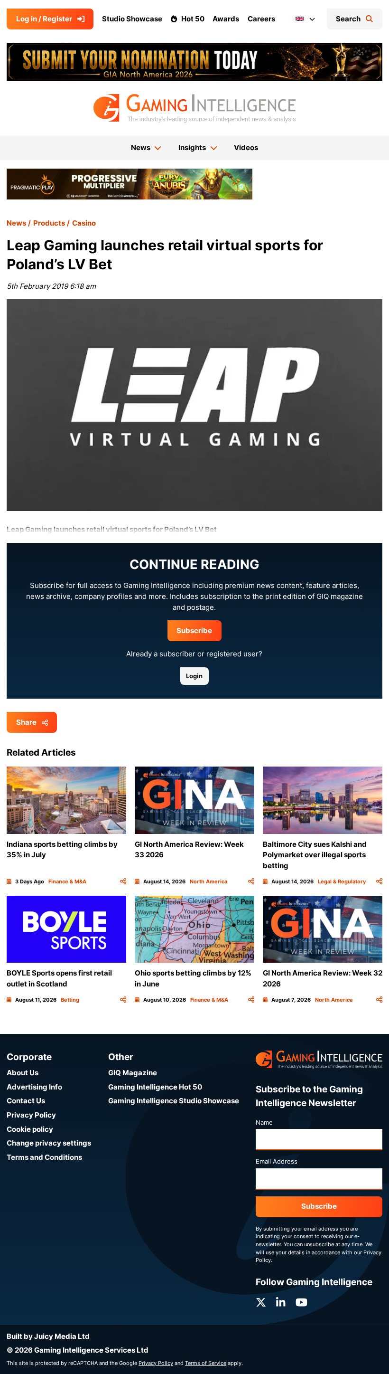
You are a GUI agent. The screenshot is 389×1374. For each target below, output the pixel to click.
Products (49, 222)
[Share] (123, 881)
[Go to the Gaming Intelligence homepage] (194, 108)
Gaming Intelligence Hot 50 (155, 1086)
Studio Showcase (132, 18)
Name (264, 1122)
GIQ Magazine (132, 1072)
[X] (261, 1302)
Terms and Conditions (44, 1157)
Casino (84, 222)
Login (194, 676)
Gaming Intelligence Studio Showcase (173, 1100)
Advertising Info (34, 1086)
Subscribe (194, 630)
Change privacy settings (49, 1142)
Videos (246, 147)
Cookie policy (30, 1129)
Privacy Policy (31, 1114)
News (16, 222)
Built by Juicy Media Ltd (48, 1336)
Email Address (276, 1161)
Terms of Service (205, 1363)
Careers (261, 18)
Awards (226, 18)
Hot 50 (192, 18)
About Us (22, 1072)
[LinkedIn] (280, 1302)
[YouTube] (301, 1302)
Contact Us (26, 1100)
